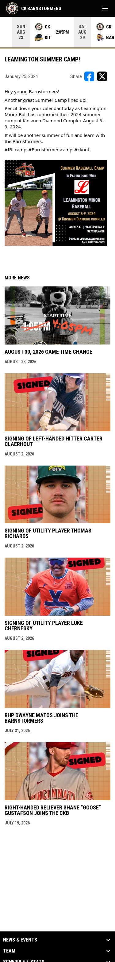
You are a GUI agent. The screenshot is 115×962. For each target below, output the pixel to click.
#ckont (82, 149)
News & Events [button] (20, 940)
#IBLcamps (17, 149)
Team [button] (9, 951)
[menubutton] (105, 8)
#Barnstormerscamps (52, 149)
